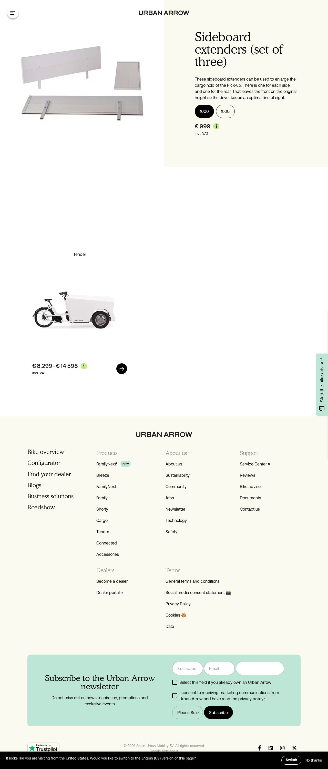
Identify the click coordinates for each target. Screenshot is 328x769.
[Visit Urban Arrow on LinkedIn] (271, 748)
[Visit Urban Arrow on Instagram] (282, 748)
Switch (291, 760)
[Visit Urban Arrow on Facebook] (259, 748)
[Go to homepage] (164, 13)
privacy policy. (251, 698)
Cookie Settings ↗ (164, 751)
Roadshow (41, 507)
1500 (225, 111)
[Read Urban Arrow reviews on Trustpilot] (43, 748)
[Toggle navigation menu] (12, 12)
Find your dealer (49, 474)
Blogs (34, 485)
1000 (204, 111)
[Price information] (216, 126)
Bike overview (45, 452)
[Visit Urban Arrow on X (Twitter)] (294, 748)
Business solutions (50, 496)
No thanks (313, 760)
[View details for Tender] (121, 368)
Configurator (43, 463)
